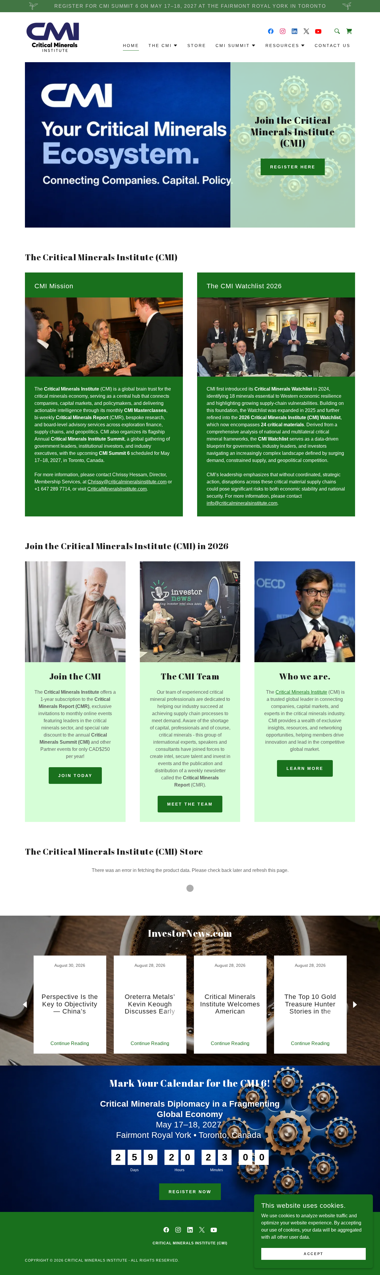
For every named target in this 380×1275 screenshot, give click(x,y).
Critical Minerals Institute (301, 692)
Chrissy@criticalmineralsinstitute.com (127, 481)
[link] (52, 36)
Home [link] (131, 45)
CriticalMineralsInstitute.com (117, 488)
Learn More (304, 768)
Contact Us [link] (332, 45)
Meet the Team (190, 804)
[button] (163, 45)
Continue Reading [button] (69, 1043)
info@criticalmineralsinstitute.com (242, 503)
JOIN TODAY (75, 775)
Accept (313, 1253)
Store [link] (196, 45)
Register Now (190, 1191)
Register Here (292, 167)
